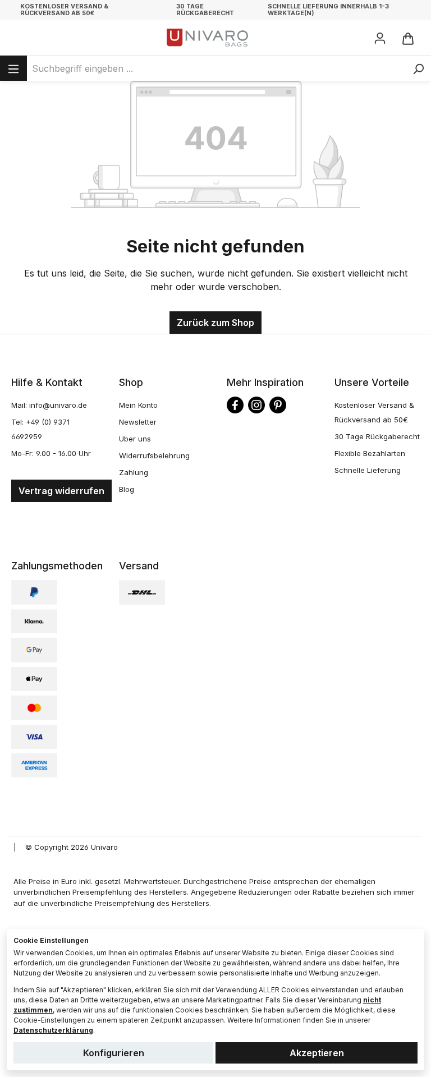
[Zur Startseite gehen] (207, 38)
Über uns (135, 438)
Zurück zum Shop (215, 322)
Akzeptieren (317, 1052)
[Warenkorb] (407, 37)
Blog (126, 489)
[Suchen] (418, 68)
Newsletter (138, 421)
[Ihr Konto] (380, 37)
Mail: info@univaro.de (49, 405)
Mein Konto (138, 405)
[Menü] (13, 68)
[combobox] (216, 68)
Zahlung (133, 472)
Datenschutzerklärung (53, 1030)
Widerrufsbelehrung (154, 455)
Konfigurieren (113, 1052)
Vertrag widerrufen (61, 490)
